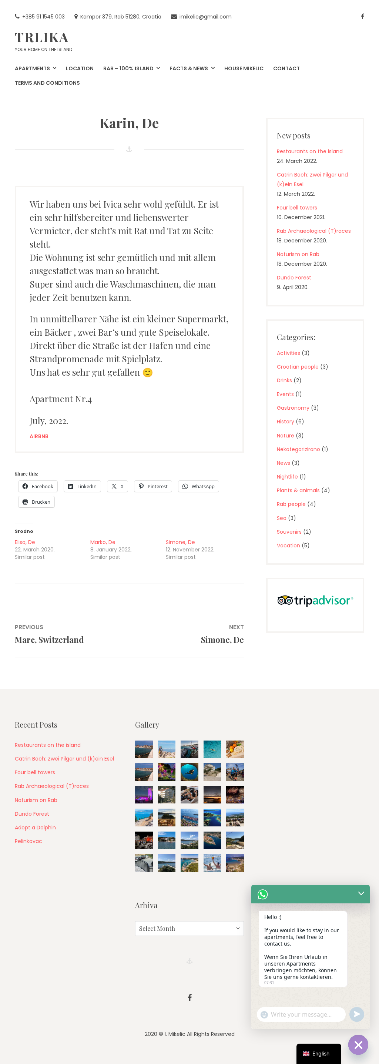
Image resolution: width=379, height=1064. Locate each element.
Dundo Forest (294, 277)
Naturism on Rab (298, 254)
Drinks (284, 380)
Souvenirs (289, 532)
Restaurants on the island (310, 151)
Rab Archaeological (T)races (314, 231)
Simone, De (180, 542)
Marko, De (102, 542)
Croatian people (298, 366)
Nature (285, 435)
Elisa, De (25, 542)
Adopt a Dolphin (35, 827)
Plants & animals (298, 490)
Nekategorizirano (298, 449)
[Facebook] (362, 16)
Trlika (42, 37)
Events (285, 394)
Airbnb (39, 436)
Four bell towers (297, 207)
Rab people (291, 504)
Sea (281, 518)
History (285, 421)
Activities (288, 353)
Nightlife (287, 476)
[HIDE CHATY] (358, 1045)
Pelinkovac (28, 841)
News (283, 463)
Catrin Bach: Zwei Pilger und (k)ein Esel (64, 758)
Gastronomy (293, 408)
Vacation (288, 545)
